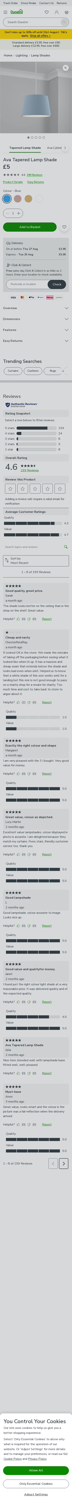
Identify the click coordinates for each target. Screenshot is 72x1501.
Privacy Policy (37, 1459)
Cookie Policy (13, 1459)
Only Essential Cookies (36, 1484)
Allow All (36, 1470)
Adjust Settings (36, 1494)
